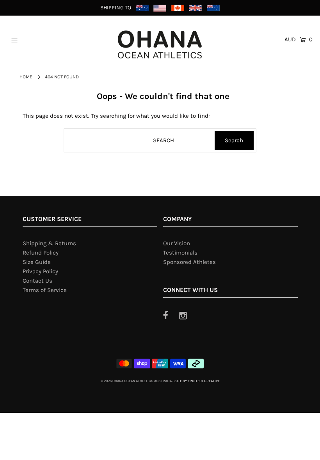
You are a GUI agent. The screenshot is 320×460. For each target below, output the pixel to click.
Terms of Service (45, 290)
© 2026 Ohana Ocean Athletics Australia (136, 381)
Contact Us (37, 280)
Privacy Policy (40, 271)
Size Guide (37, 261)
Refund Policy (41, 252)
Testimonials (180, 252)
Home (26, 77)
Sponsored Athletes (189, 261)
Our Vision (176, 243)
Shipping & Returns (49, 243)
